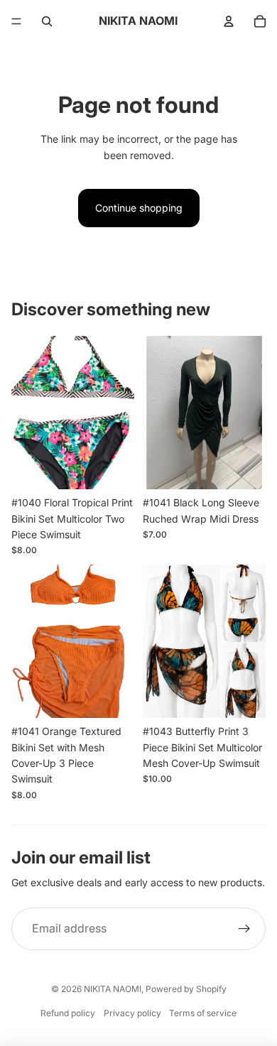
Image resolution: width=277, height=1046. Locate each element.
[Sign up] (244, 929)
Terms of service (203, 1013)
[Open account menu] (228, 21)
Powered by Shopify (186, 989)
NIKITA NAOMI (112, 989)
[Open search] (47, 21)
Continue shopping (139, 208)
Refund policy (67, 1013)
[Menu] (16, 21)
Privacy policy (132, 1013)
